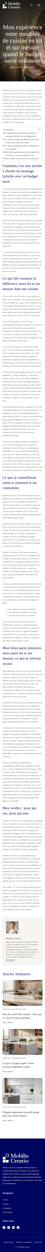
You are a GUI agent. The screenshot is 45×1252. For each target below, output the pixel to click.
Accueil (5, 1200)
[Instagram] (8, 1227)
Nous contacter (7, 1212)
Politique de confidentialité (24, 1242)
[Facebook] (4, 1227)
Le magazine (7, 1208)
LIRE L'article (8, 1022)
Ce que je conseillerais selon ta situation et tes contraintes (22, 147)
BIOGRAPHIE (10, 960)
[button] (31, 5)
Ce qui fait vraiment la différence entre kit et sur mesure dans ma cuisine (22, 141)
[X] (18, 1227)
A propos (6, 1204)
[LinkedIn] (13, 1227)
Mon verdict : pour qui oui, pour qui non (22, 158)
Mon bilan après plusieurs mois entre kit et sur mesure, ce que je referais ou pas (22, 153)
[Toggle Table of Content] (38, 130)
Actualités (31, 67)
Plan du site (38, 1242)
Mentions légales (9, 1242)
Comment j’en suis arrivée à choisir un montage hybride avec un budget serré (20, 134)
